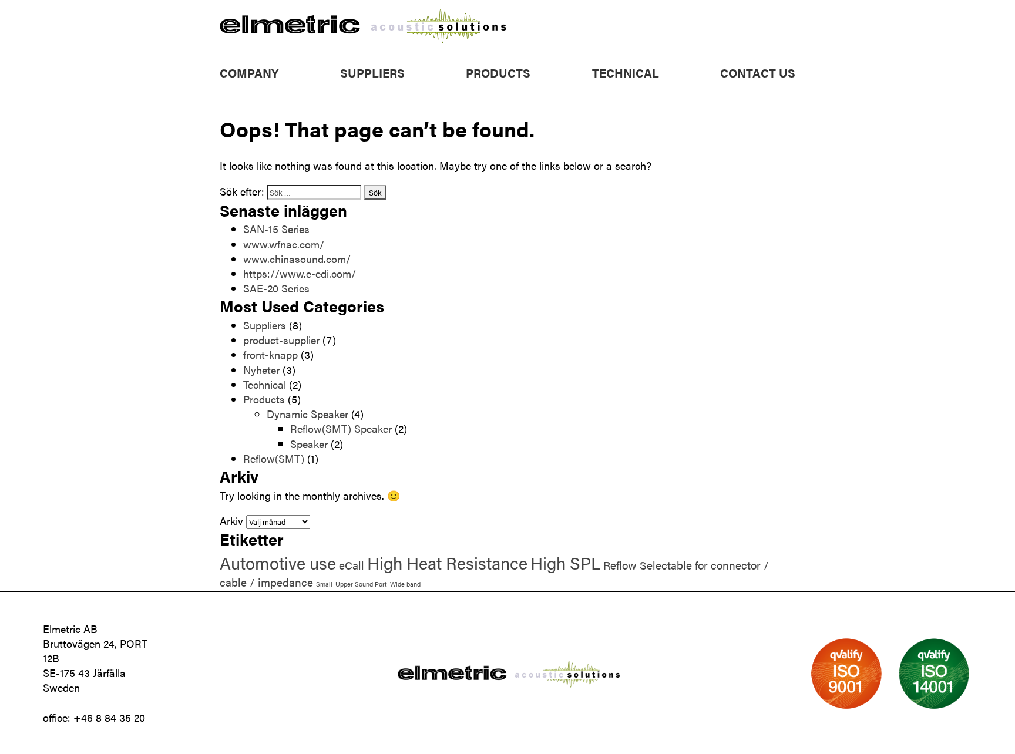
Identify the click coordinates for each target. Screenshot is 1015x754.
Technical (625, 72)
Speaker (309, 443)
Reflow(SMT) (273, 458)
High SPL (565, 562)
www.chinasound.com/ (297, 258)
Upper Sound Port (361, 584)
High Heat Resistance (447, 562)
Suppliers (372, 72)
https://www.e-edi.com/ (299, 273)
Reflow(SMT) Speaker (341, 428)
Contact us (757, 72)
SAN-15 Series (276, 228)
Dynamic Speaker (307, 413)
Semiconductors (504, 102)
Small (324, 584)
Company (249, 72)
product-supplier (281, 339)
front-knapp (270, 354)
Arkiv (231, 520)
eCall (351, 565)
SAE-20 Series (276, 288)
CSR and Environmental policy (288, 88)
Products (498, 72)
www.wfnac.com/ (283, 244)
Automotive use (278, 562)
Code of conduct (259, 102)
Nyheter (261, 369)
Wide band (405, 584)
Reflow (620, 565)
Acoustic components (516, 88)
